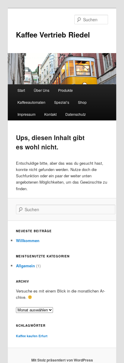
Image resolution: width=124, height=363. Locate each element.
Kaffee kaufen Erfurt (32, 336)
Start (21, 90)
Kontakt (50, 114)
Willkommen (27, 240)
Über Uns (41, 90)
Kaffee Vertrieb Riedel (53, 34)
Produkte (65, 90)
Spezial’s (61, 102)
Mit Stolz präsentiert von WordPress (62, 360)
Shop (82, 102)
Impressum (26, 114)
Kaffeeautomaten (31, 102)
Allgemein (25, 265)
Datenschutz (75, 114)
